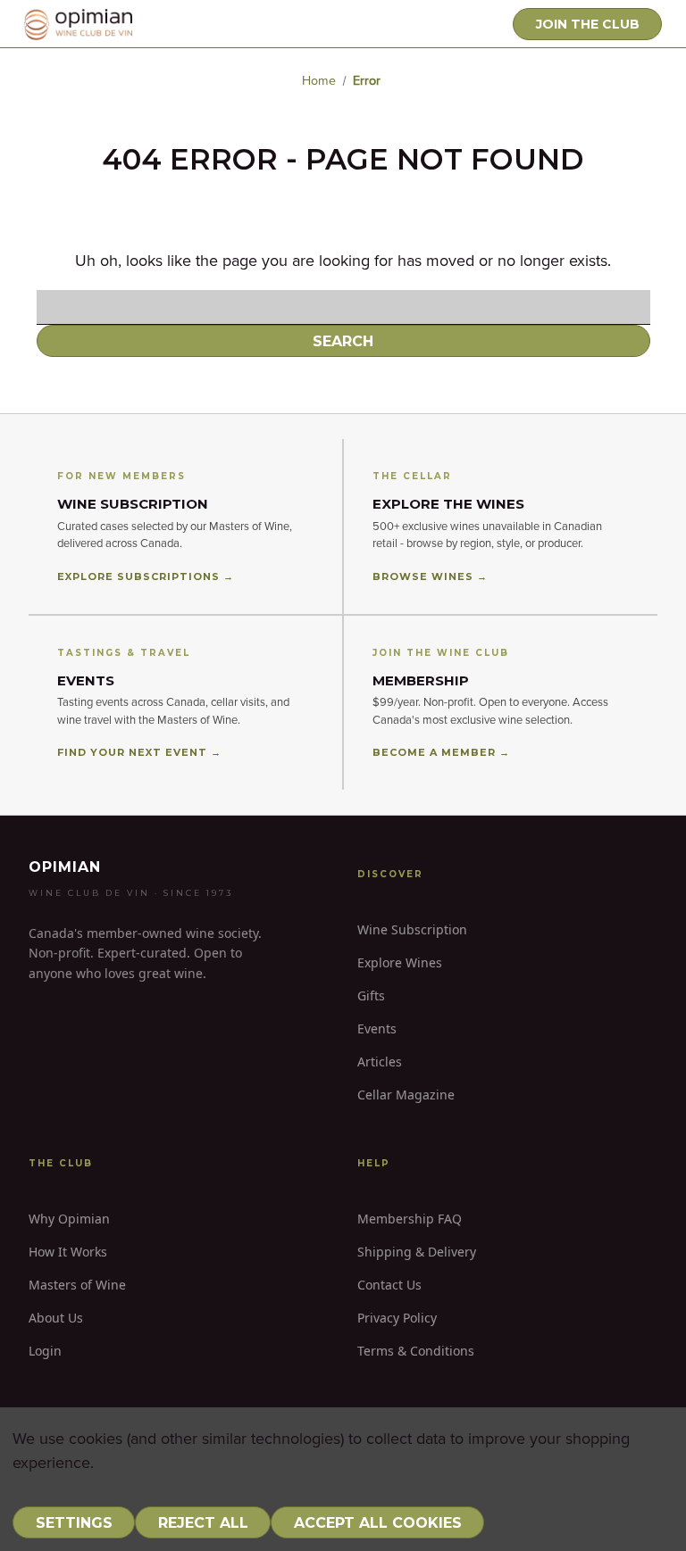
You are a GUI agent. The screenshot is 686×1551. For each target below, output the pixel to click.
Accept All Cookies (378, 1522)
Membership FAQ (409, 1218)
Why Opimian (69, 1218)
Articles (379, 1061)
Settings (74, 1522)
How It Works (68, 1251)
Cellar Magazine (406, 1094)
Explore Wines (399, 962)
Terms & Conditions (415, 1350)
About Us (56, 1317)
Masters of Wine (77, 1284)
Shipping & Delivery (416, 1251)
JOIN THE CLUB (588, 24)
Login (45, 1350)
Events (377, 1028)
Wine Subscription (412, 929)
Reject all (203, 1522)
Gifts (371, 995)
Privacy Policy (397, 1317)
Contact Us (389, 1284)
